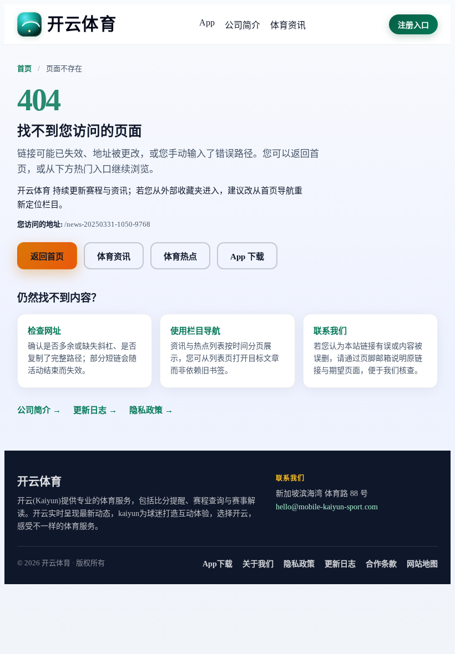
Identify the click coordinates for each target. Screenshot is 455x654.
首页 (24, 68)
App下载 (217, 564)
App (207, 22)
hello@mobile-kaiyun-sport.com (327, 507)
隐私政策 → (151, 410)
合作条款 (381, 564)
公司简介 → (39, 410)
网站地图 (422, 564)
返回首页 (47, 256)
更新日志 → (95, 410)
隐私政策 (299, 564)
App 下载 (247, 256)
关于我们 (258, 564)
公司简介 (242, 25)
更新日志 (340, 564)
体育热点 (180, 256)
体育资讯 (288, 25)
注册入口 (413, 25)
